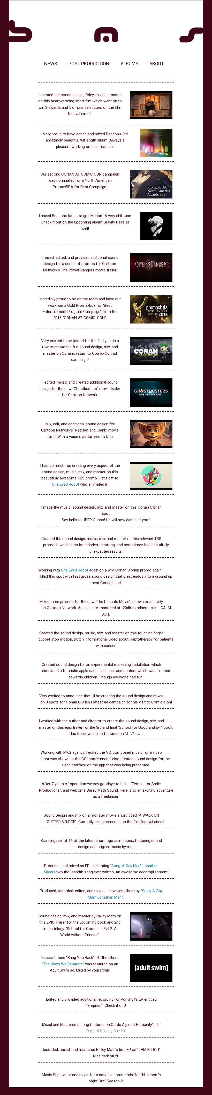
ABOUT (156, 63)
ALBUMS (129, 63)
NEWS (50, 63)
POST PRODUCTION (89, 63)
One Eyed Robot (65, 484)
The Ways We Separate (63, 964)
